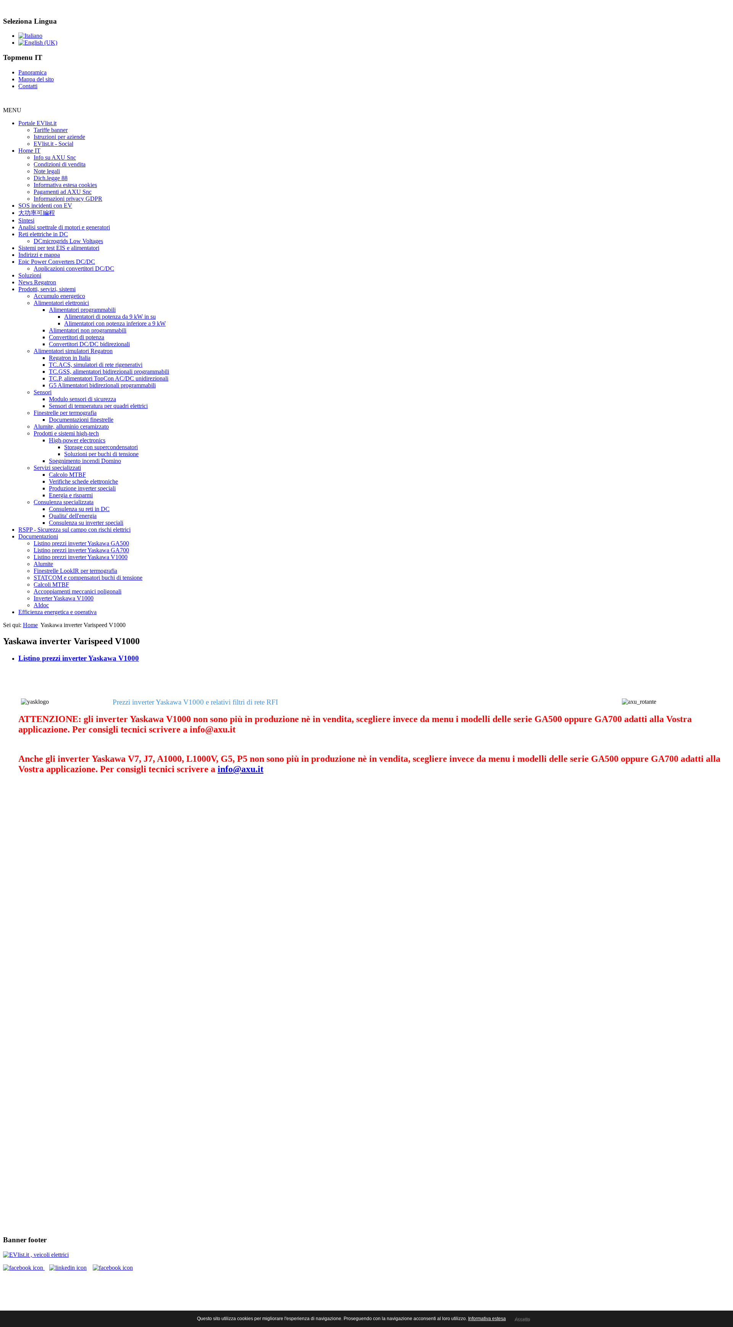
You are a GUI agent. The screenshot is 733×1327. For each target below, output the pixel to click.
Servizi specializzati (57, 467)
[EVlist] (36, 1254)
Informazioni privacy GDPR (68, 198)
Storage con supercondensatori (101, 447)
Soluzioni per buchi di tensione (101, 454)
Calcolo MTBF (67, 474)
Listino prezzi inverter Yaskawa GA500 (81, 543)
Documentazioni (38, 536)
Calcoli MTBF (51, 584)
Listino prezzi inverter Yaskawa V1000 (81, 557)
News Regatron (37, 282)
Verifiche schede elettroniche (83, 481)
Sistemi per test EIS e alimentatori (58, 248)
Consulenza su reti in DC (79, 509)
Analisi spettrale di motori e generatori (64, 227)
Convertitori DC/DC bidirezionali (89, 344)
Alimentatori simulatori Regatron (73, 351)
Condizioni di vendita (60, 164)
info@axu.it (240, 769)
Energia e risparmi (71, 495)
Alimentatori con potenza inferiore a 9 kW (115, 323)
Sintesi (26, 220)
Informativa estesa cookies (65, 185)
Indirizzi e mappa (39, 255)
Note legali (47, 171)
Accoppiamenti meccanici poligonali (77, 591)
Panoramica (32, 72)
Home (30, 625)
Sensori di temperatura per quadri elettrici (98, 406)
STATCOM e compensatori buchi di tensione (88, 577)
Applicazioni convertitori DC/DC (74, 268)
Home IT (29, 150)
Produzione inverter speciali (82, 488)
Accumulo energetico (59, 296)
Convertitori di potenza (76, 337)
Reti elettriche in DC (43, 234)
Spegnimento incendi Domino (85, 461)
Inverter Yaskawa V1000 (64, 598)
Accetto (522, 1319)
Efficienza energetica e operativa (57, 612)
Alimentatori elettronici (61, 303)
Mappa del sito (36, 79)
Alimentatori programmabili (82, 309)
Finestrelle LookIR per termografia (75, 571)
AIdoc (41, 605)
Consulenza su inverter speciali (86, 522)
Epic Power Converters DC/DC (56, 261)
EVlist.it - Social (53, 143)
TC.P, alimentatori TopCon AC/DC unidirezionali (108, 378)
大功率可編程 (36, 213)
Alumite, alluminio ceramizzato (71, 426)
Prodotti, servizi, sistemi (47, 289)
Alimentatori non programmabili (87, 330)
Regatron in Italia (69, 358)
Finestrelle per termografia (65, 413)
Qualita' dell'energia (73, 516)
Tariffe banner (51, 130)
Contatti (27, 86)
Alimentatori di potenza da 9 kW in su (110, 316)
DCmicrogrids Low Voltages (68, 241)
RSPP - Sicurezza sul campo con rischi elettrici (74, 529)
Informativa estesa (487, 1318)
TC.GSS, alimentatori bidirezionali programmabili (109, 371)
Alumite (43, 564)
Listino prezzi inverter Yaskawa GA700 (81, 550)
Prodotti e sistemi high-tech (66, 433)
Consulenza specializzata (64, 502)
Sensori (43, 392)
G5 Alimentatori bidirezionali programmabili (102, 385)
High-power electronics (77, 440)
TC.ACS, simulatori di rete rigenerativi (95, 364)
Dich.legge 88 (51, 178)
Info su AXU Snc (55, 157)
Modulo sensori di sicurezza (82, 399)
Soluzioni (29, 275)
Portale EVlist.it (37, 123)
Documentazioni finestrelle (81, 419)
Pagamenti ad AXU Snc (63, 192)
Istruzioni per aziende (59, 137)
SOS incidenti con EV (45, 205)
